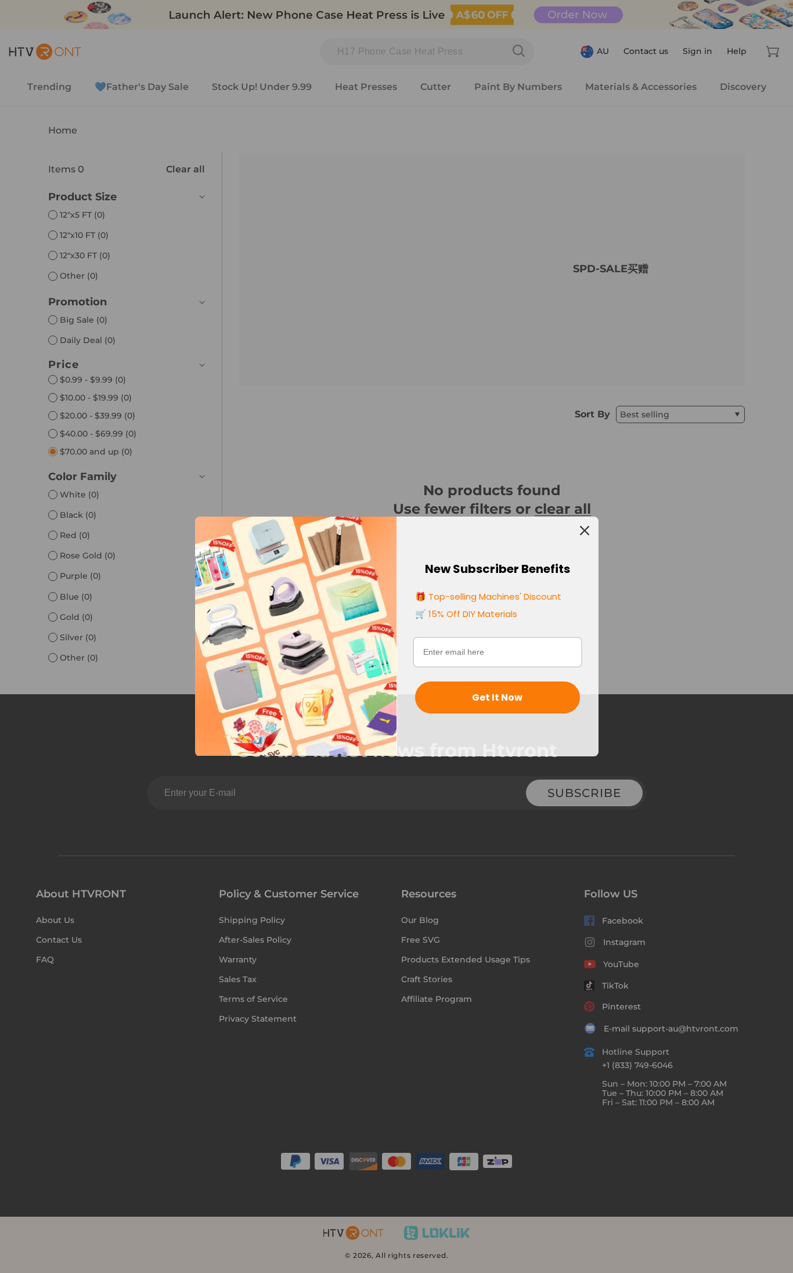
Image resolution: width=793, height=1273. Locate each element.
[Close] (585, 530)
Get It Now (497, 697)
